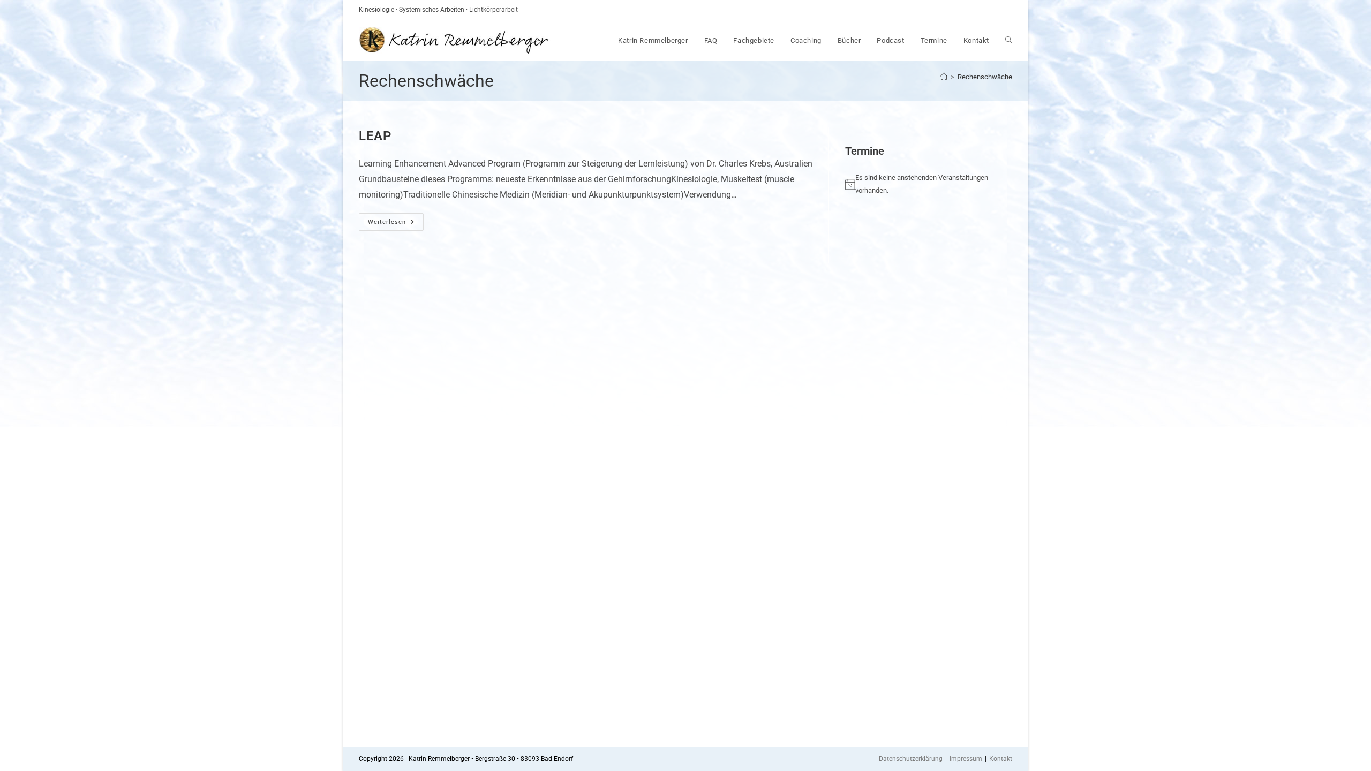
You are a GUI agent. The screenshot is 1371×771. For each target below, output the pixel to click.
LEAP (375, 135)
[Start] (943, 77)
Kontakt (1000, 758)
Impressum (966, 758)
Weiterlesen (396, 222)
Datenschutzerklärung (911, 758)
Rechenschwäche (985, 77)
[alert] (920, 183)
